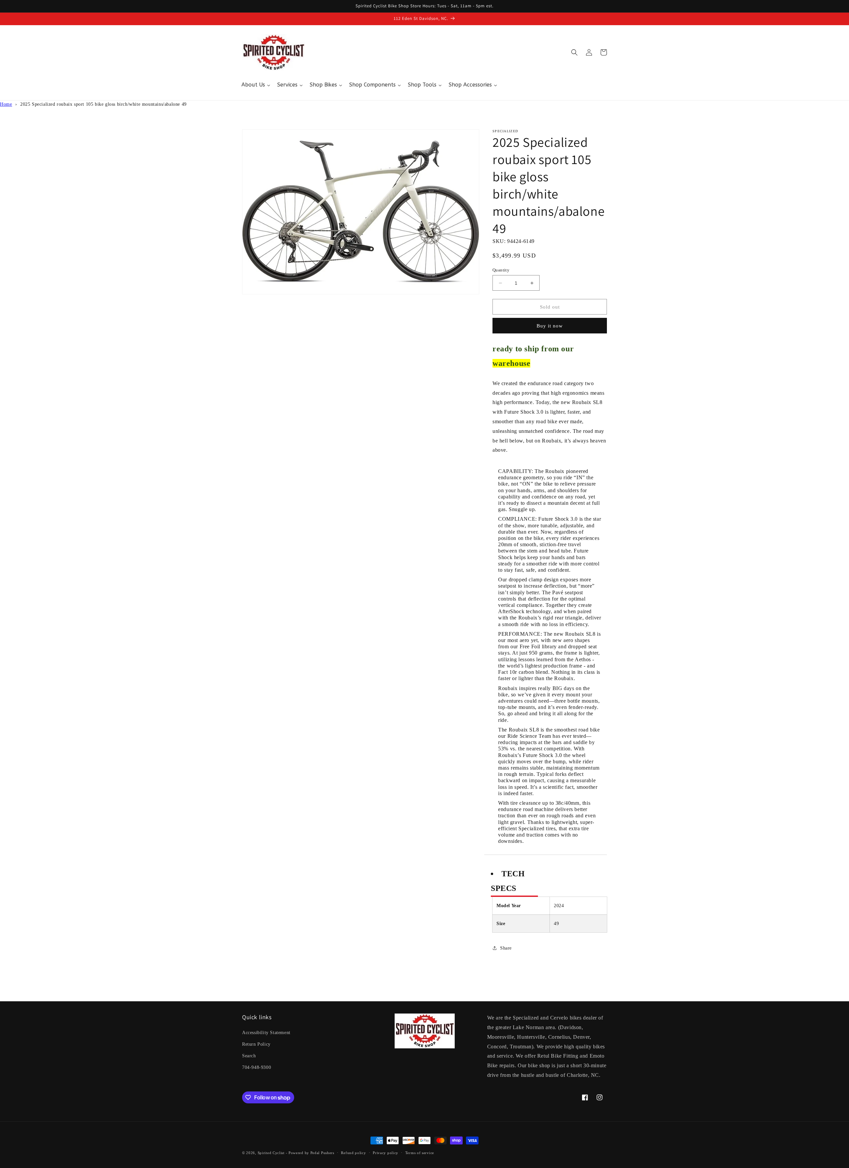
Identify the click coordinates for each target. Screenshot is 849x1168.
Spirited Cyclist (271, 1153)
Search (249, 1055)
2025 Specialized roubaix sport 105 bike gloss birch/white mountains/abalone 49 (103, 104)
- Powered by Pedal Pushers (310, 1153)
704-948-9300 (256, 1067)
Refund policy (353, 1153)
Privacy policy (385, 1153)
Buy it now (550, 325)
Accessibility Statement (266, 1032)
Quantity (500, 269)
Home (6, 104)
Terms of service (419, 1153)
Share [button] (506, 948)
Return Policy (256, 1044)
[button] (574, 52)
